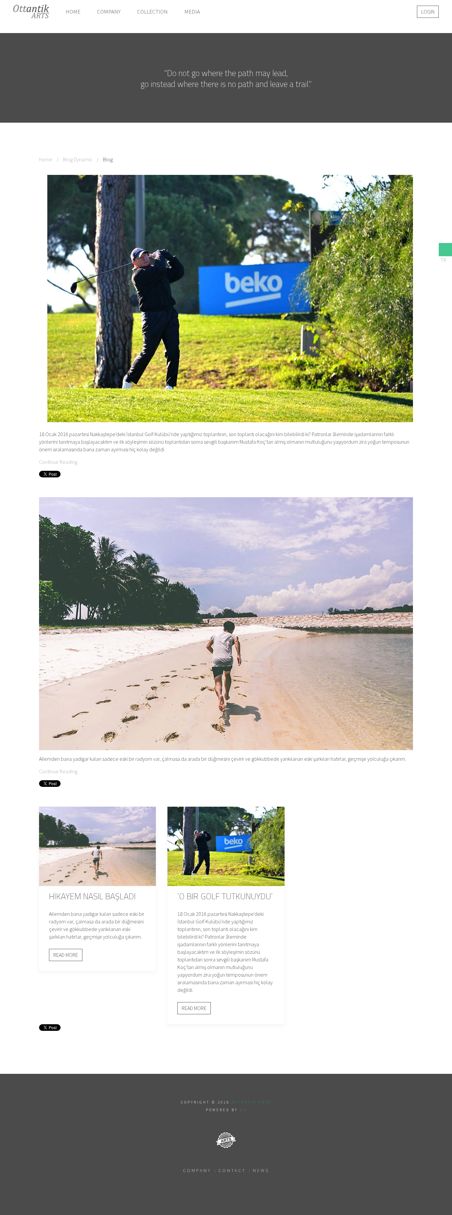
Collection (152, 11)
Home (73, 11)
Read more (65, 955)
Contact (232, 1170)
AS (243, 1110)
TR (443, 260)
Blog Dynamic (77, 159)
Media (192, 11)
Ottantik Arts (251, 1102)
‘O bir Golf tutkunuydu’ (225, 896)
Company (108, 11)
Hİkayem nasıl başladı (92, 896)
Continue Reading (58, 462)
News (261, 1170)
